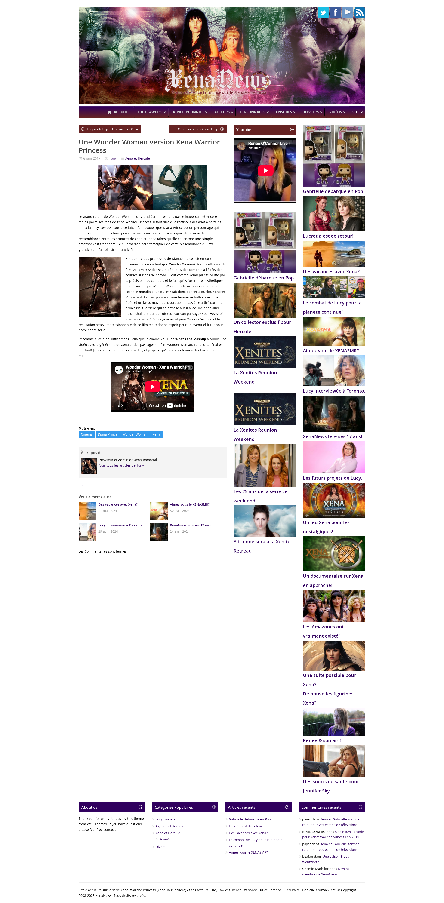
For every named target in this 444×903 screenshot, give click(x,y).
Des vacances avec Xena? (118, 504)
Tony (113, 158)
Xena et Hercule (137, 158)
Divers (160, 847)
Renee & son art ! (322, 740)
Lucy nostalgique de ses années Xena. (113, 129)
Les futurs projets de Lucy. (332, 478)
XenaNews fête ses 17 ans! (191, 525)
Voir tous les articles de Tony (123, 465)
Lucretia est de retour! (328, 236)
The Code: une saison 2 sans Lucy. (195, 129)
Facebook (335, 12)
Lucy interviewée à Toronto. (120, 525)
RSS (359, 12)
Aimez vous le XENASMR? (190, 504)
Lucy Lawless (166, 819)
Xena (156, 434)
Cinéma (87, 434)
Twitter (323, 12)
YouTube (347, 12)
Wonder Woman (135, 434)
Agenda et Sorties (169, 826)
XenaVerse (167, 839)
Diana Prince (107, 434)
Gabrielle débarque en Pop (264, 278)
